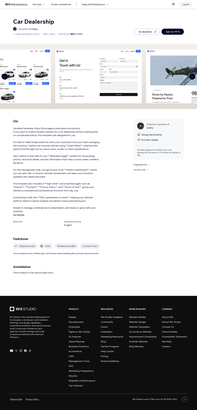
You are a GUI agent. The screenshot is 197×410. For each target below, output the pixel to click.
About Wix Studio (171, 321)
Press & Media (169, 331)
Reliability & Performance (82, 380)
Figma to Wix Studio (79, 331)
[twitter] (16, 350)
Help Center (107, 351)
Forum (104, 326)
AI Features (75, 336)
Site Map (167, 341)
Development (76, 321)
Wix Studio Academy (112, 317)
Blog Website (136, 346)
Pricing (104, 356)
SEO (71, 366)
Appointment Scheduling (142, 336)
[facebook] (25, 350)
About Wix (167, 317)
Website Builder (137, 317)
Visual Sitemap (77, 341)
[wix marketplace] (16, 4)
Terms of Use (16, 399)
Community (107, 321)
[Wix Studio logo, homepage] (23, 309)
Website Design (137, 321)
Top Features (76, 385)
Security (73, 375)
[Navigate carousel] (5, 77)
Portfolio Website (138, 341)
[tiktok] (30, 350)
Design (72, 317)
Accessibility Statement (174, 336)
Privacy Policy (32, 399)
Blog (103, 341)
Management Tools (79, 361)
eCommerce (75, 351)
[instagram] (20, 350)
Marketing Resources (112, 336)
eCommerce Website (140, 331)
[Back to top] (184, 399)
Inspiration (106, 331)
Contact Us (168, 326)
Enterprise (74, 326)
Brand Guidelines (110, 361)
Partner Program (110, 346)
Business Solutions (79, 346)
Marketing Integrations (81, 370)
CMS (71, 356)
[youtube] (11, 350)
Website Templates (139, 326)
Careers (166, 346)
